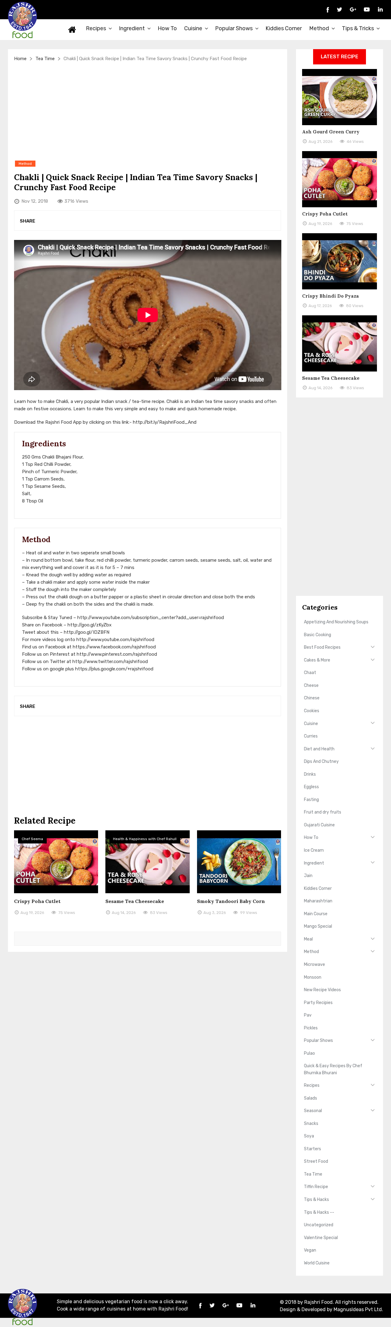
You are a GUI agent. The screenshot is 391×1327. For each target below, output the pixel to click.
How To (167, 28)
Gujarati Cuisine (319, 825)
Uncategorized (318, 1224)
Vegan (310, 1250)
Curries (311, 736)
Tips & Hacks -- (319, 1212)
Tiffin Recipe (316, 1186)
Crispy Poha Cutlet (37, 901)
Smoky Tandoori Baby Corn (231, 901)
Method (319, 28)
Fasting (311, 799)
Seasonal (313, 1110)
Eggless (311, 786)
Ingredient (132, 28)
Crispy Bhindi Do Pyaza (330, 296)
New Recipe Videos (322, 989)
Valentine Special (321, 1237)
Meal (308, 939)
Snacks (311, 1123)
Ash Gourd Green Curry (331, 132)
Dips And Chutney (321, 761)
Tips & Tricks (358, 28)
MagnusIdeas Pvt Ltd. (358, 1309)
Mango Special (318, 926)
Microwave (314, 964)
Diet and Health (319, 749)
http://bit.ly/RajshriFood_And (164, 422)
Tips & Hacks (316, 1199)
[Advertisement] (147, 111)
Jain (308, 875)
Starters (312, 1148)
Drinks (310, 774)
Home (72, 29)
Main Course (315, 913)
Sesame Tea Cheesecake (134, 901)
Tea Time (45, 58)
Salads (310, 1098)
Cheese (311, 685)
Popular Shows (234, 28)
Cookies (311, 710)
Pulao (309, 1053)
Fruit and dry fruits (322, 812)
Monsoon (312, 977)
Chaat (310, 672)
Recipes (96, 28)
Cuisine (193, 28)
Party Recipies (318, 1002)
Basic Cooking (317, 634)
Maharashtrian (318, 901)
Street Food (316, 1161)
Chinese (312, 698)
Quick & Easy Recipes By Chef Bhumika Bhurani (333, 1069)
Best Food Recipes (322, 647)
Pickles (311, 1028)
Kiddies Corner (283, 28)
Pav (308, 1015)
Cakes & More (317, 660)
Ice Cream (314, 850)
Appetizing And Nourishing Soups (336, 622)
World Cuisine (317, 1263)
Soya (309, 1136)
